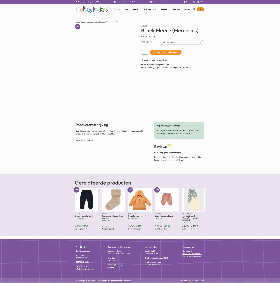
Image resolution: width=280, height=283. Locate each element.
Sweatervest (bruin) (137, 214)
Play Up (144, 26)
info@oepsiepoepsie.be (191, 129)
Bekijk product (81, 227)
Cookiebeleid (245, 279)
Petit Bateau (187, 212)
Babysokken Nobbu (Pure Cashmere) (112, 215)
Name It (105, 212)
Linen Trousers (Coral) (164, 214)
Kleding (83, 22)
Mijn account (187, 249)
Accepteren (236, 273)
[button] (276, 263)
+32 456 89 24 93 (183, 132)
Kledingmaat (146, 41)
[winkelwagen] (200, 9)
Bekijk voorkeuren (263, 273)
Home (78, 22)
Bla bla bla (133, 212)
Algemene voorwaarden (191, 255)
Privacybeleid (254, 279)
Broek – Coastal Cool (84, 214)
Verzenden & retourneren (192, 252)
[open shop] (120, 9)
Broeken (90, 22)
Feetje (77, 212)
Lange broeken (100, 22)
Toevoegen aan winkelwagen (166, 53)
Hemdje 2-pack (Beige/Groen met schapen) (190, 216)
